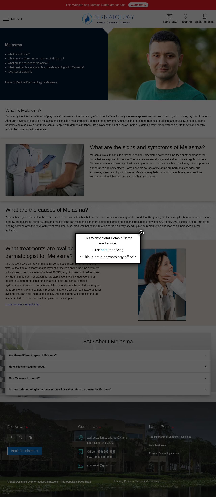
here (105, 250)
